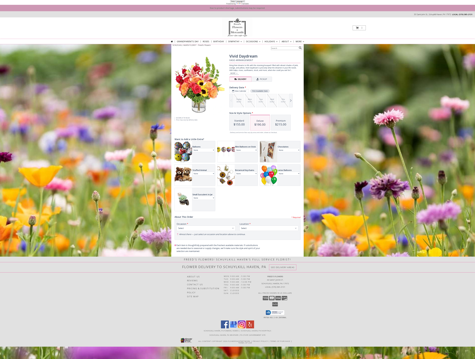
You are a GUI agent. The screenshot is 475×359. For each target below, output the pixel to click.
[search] (300, 47)
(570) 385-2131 (466, 14)
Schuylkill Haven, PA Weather (223, 335)
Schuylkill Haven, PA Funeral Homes (221, 331)
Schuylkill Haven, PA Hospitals (256, 331)
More (299, 41)
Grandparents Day (188, 41)
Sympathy (233, 41)
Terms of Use (245, 343)
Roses (206, 41)
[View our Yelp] (250, 328)
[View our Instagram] (242, 328)
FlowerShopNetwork (239, 341)
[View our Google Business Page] (233, 328)
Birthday (218, 41)
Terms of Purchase (280, 341)
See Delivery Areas (283, 267)
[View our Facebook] (225, 328)
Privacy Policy (260, 341)
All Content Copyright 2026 (213, 341)
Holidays (270, 41)
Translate (245, 3)
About (285, 41)
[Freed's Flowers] (237, 27)
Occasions (252, 41)
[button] (359, 27)
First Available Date (260, 91)
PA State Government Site (253, 335)
